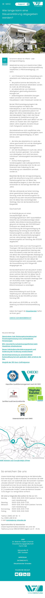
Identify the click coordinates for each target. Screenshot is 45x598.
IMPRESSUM (22, 557)
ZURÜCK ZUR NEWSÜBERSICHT (20, 318)
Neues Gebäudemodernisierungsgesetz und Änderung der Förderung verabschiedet (19, 350)
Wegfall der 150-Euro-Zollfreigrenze (16, 362)
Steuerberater (31, 311)
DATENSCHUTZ (22, 560)
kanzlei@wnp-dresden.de (16, 520)
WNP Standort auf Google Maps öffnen (15, 460)
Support (21, 4)
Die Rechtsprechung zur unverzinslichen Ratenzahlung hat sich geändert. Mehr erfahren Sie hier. (21, 357)
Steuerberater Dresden (22, 564)
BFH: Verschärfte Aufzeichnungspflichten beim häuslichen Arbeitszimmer (19, 345)
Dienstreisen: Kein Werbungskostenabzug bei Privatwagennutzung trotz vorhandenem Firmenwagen (19, 338)
